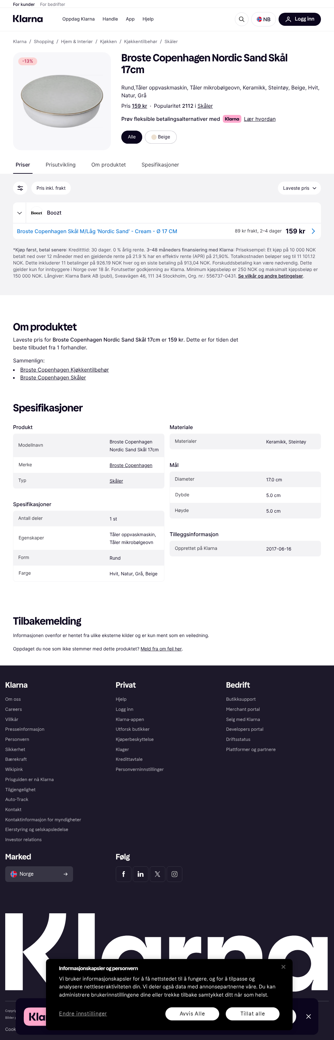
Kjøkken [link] (108, 41)
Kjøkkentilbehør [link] (140, 41)
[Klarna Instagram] (174, 874)
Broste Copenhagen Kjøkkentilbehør (64, 369)
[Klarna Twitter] (157, 874)
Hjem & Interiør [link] (77, 41)
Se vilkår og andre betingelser (270, 276)
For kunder (24, 4)
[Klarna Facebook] (123, 874)
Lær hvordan (260, 119)
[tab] (23, 164)
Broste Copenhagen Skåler (53, 377)
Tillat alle (252, 1014)
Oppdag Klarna (78, 19)
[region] (169, 994)
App (130, 19)
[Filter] (20, 188)
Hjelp (148, 19)
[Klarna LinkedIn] (140, 874)
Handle (110, 19)
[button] (263, 19)
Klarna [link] (19, 41)
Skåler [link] (171, 41)
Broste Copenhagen (131, 465)
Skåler (205, 106)
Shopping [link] (44, 41)
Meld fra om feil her (161, 648)
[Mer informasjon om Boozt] (19, 212)
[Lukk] (283, 967)
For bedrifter (52, 4)
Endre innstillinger (83, 1014)
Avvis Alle (192, 1014)
